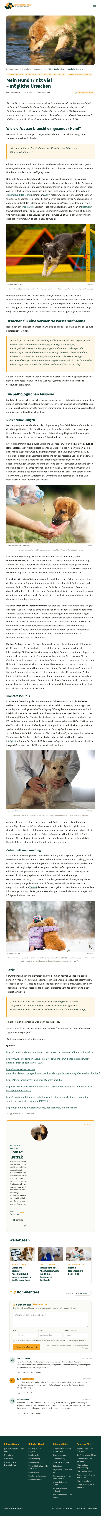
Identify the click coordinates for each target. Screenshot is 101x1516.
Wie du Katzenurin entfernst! (60, 1489)
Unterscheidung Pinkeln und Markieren (62, 1477)
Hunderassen (33, 1472)
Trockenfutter (28, 207)
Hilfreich (24, 1372)
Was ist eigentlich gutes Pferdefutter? (86, 1476)
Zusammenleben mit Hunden (79, 74)
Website (70, 1331)
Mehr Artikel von (17, 1212)
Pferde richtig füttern (85, 1471)
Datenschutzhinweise (31, 1341)
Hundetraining (34, 1458)
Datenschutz (68, 1508)
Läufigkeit (11, 741)
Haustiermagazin (12, 69)
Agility (47, 195)
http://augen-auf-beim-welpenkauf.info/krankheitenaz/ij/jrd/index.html (41, 1107)
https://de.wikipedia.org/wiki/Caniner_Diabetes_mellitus (34, 1080)
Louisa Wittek (15, 92)
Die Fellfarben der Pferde (86, 1455)
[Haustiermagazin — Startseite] (17, 5)
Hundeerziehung (34, 1455)
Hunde (62, 74)
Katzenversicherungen (61, 1462)
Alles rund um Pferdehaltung (82, 1466)
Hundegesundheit (40, 69)
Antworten (37, 1372)
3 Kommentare (44, 92)
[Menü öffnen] (94, 5)
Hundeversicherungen (37, 1476)
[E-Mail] (25, 1226)
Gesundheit (26, 69)
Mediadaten (8, 1455)
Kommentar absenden (25, 1347)
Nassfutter (86, 207)
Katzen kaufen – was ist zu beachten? (62, 1450)
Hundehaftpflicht (35, 1479)
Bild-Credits (80, 1508)
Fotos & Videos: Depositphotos (10, 1463)
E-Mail (41, 1331)
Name (15, 1331)
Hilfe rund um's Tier (47, 74)
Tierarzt (33, 887)
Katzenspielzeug (59, 1458)
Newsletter (8, 1458)
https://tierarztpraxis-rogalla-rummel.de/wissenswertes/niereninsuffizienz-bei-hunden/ (49, 1052)
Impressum (56, 1508)
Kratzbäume (57, 1466)
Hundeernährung (35, 1462)
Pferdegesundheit (84, 1481)
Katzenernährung (59, 1455)
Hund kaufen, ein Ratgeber (35, 1450)
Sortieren (69, 1293)
